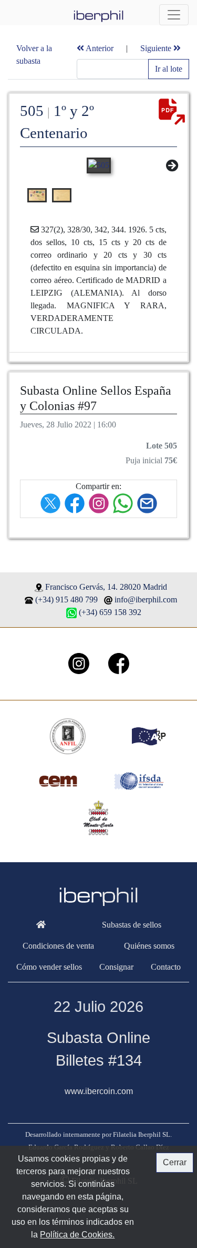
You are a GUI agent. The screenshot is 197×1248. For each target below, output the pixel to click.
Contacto (166, 966)
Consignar (116, 966)
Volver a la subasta (34, 54)
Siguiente (156, 48)
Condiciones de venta (58, 945)
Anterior (98, 48)
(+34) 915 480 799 (66, 599)
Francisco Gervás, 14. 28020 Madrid (106, 586)
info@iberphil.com (146, 599)
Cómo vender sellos (49, 966)
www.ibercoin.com (99, 1091)
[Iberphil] (41, 924)
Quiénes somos (149, 945)
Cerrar (174, 1162)
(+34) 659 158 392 (110, 612)
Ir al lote (168, 68)
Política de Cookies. (77, 1234)
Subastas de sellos (131, 924)
